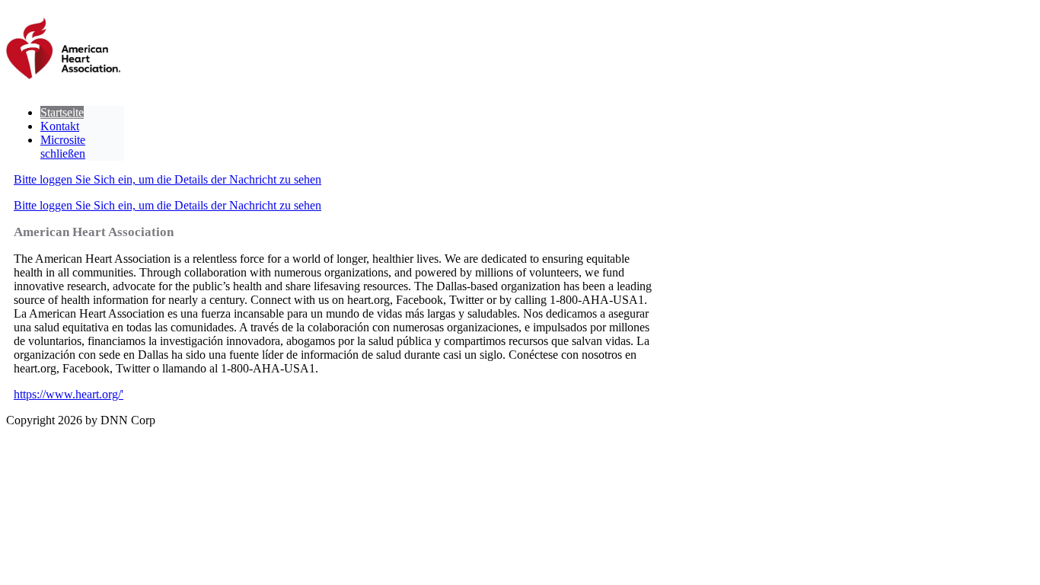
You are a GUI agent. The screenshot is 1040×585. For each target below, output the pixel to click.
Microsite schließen (62, 146)
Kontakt (59, 126)
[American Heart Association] (63, 50)
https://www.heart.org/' (68, 394)
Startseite (62, 112)
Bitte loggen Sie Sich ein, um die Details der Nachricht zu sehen (167, 179)
